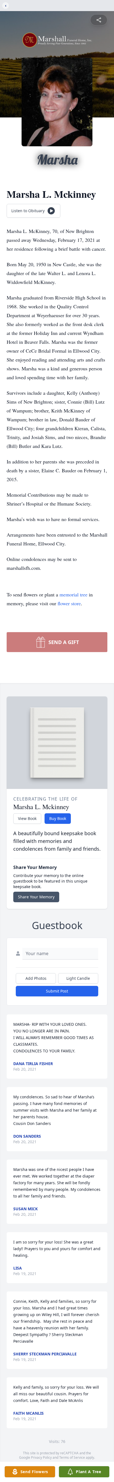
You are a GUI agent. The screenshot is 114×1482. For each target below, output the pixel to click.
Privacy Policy (41, 1457)
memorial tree (73, 594)
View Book (27, 818)
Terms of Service (72, 1457)
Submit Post (57, 991)
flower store (69, 603)
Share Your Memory (36, 896)
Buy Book (57, 818)
